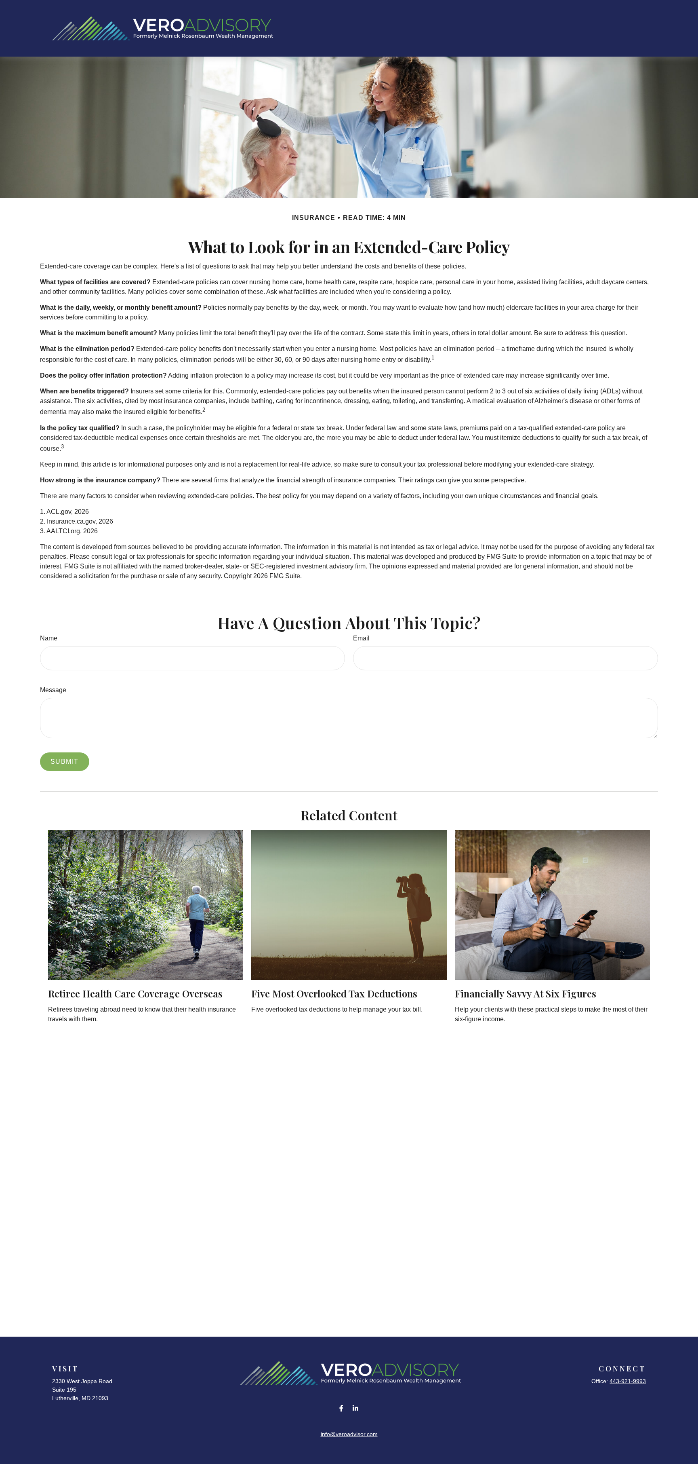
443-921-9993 (628, 1381)
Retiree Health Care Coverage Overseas (135, 993)
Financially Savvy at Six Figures (525, 993)
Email (361, 638)
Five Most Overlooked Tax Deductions (334, 993)
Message (53, 690)
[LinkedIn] (355, 1408)
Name (48, 638)
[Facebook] (341, 1408)
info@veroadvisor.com (349, 1434)
